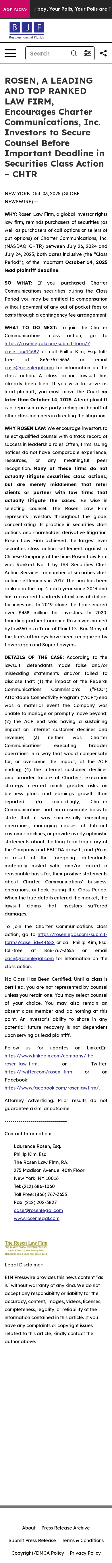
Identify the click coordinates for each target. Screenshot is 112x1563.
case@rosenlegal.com (29, 367)
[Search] (74, 53)
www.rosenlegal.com (36, 1218)
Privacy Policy (85, 1553)
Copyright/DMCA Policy (37, 1553)
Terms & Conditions (83, 1540)
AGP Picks (15, 9)
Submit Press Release (32, 1540)
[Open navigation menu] (10, 53)
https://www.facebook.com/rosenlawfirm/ (52, 1088)
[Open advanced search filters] (87, 53)
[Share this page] (103, 53)
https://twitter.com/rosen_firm (38, 1072)
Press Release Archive (65, 1528)
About (29, 1528)
